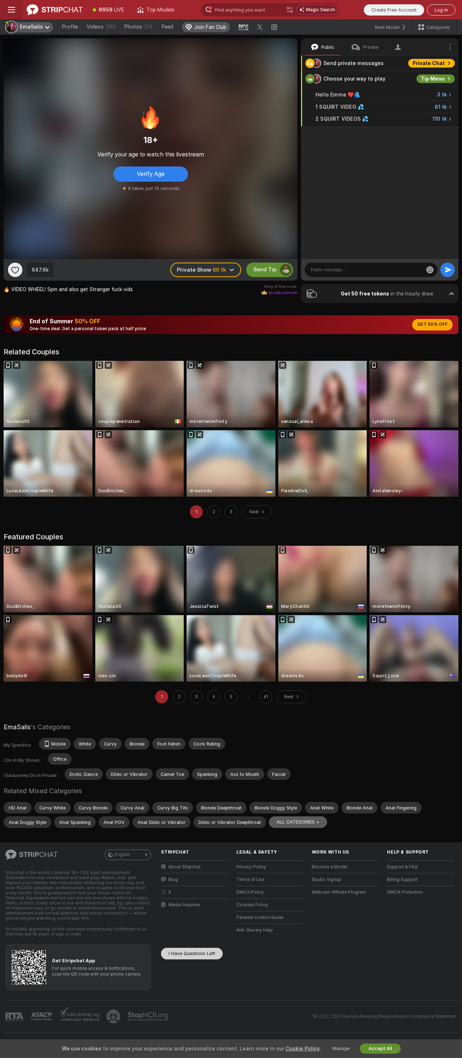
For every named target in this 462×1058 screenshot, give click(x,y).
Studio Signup (326, 879)
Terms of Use (250, 879)
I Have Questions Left (192, 953)
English (122, 854)
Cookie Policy (302, 1048)
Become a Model (329, 866)
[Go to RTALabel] (15, 1016)
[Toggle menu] (11, 10)
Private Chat (429, 63)
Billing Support (402, 879)
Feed (167, 26)
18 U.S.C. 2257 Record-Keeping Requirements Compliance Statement (384, 1016)
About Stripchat (184, 866)
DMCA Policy (250, 892)
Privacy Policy (251, 866)
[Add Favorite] (15, 270)
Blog (173, 879)
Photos (138, 26)
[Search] (290, 10)
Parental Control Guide (259, 917)
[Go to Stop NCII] (148, 1016)
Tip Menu (433, 79)
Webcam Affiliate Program (339, 892)
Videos (101, 26)
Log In (441, 10)
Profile (70, 26)
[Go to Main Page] (54, 10)
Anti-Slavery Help (254, 930)
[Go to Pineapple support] (114, 1016)
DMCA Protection (405, 892)
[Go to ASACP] (42, 1016)
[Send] (447, 270)
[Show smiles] (430, 269)
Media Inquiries (184, 904)
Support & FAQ (402, 866)
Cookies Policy (252, 904)
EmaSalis (17, 727)
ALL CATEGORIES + (297, 822)
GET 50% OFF (432, 324)
